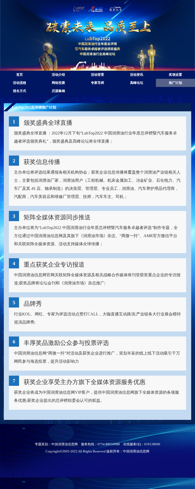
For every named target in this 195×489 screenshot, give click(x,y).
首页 (19, 75)
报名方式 (19, 91)
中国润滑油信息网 (64, 444)
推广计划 (175, 83)
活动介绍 (58, 75)
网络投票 (58, 83)
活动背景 (97, 75)
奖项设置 (175, 75)
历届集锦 (58, 91)
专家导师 (97, 83)
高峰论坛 (136, 83)
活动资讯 (136, 75)
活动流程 (19, 83)
